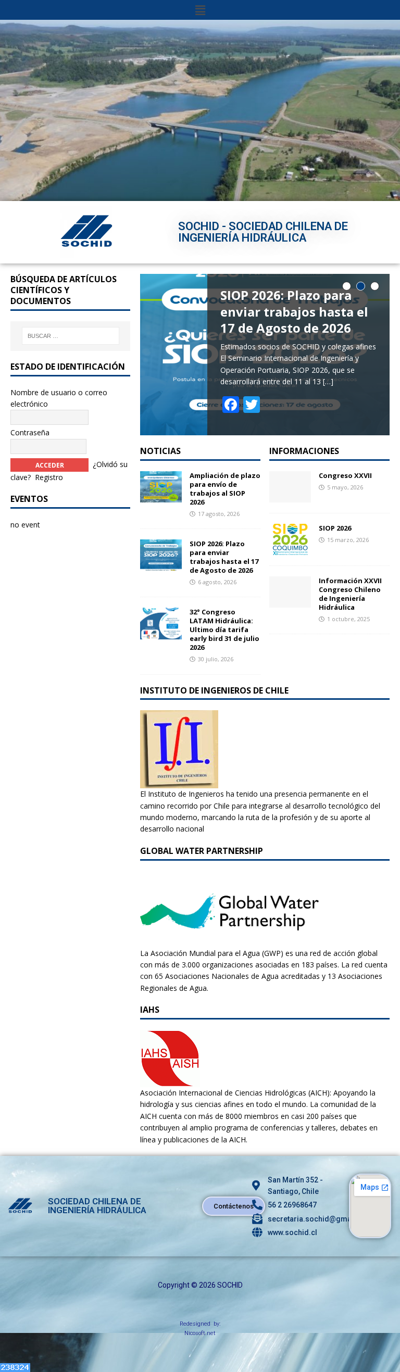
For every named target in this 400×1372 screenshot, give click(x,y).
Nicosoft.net (200, 1333)
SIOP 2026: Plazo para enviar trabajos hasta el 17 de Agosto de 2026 (224, 557)
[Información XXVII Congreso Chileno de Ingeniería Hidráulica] (290, 602)
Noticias (160, 451)
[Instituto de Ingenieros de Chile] (179, 782)
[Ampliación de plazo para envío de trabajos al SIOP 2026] (161, 496)
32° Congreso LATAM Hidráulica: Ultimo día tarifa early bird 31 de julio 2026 (224, 629)
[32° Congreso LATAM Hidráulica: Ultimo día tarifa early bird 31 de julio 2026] (161, 633)
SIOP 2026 (335, 528)
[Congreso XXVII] (290, 496)
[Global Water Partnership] (229, 941)
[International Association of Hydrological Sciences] (170, 1081)
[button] (200, 10)
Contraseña (29, 432)
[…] (328, 381)
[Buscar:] (70, 336)
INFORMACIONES (304, 451)
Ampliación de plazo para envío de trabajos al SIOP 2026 (225, 489)
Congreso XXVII (345, 475)
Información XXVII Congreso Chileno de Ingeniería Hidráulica (350, 594)
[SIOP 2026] (290, 549)
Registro (49, 477)
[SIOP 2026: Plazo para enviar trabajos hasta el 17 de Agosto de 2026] (161, 565)
